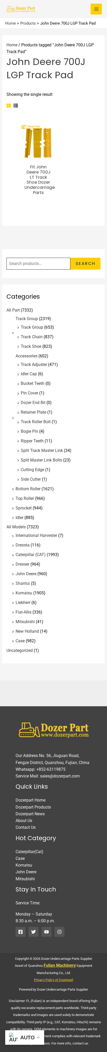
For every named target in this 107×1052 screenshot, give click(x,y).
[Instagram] (59, 932)
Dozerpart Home (30, 800)
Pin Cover (29, 393)
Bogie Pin (29, 431)
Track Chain (32, 336)
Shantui (23, 583)
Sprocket (24, 508)
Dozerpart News (30, 813)
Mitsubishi (25, 621)
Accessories (26, 356)
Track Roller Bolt (36, 421)
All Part (13, 310)
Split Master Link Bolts (41, 460)
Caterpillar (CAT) (31, 554)
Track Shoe (31, 346)
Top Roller (25, 498)
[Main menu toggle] (96, 9)
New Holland (27, 631)
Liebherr (23, 602)
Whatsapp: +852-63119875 (40, 769)
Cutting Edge (32, 469)
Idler (19, 517)
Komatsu (24, 592)
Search (85, 263)
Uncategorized (19, 650)
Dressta (23, 545)
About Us (24, 820)
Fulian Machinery (60, 965)
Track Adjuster (34, 364)
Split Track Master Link (42, 450)
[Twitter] (33, 932)
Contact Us (26, 827)
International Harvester (36, 535)
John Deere (26, 573)
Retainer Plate (33, 412)
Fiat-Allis (23, 612)
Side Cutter (31, 479)
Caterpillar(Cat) (29, 851)
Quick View (38, 155)
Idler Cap (29, 373)
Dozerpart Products (33, 807)
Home (11, 44)
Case (20, 640)
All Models (16, 526)
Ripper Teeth (32, 440)
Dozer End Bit (33, 402)
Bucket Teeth (32, 383)
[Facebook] (20, 932)
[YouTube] (46, 932)
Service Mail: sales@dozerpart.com (48, 776)
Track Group (27, 318)
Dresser (22, 564)
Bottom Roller (28, 488)
